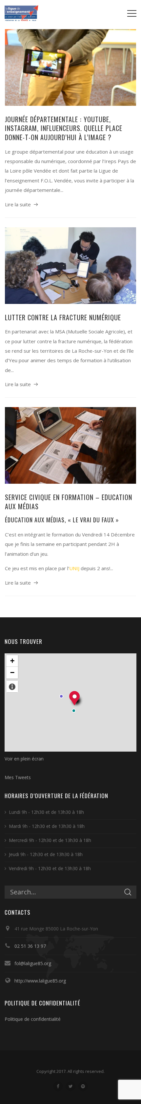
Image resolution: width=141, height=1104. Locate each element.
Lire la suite (18, 204)
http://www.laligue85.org (40, 981)
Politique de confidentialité (33, 1019)
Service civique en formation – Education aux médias (68, 501)
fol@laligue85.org (32, 963)
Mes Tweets (18, 777)
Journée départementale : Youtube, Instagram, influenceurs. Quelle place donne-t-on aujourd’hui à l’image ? (63, 128)
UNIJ (74, 568)
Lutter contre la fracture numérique (63, 317)
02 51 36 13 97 (30, 946)
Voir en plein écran (24, 759)
